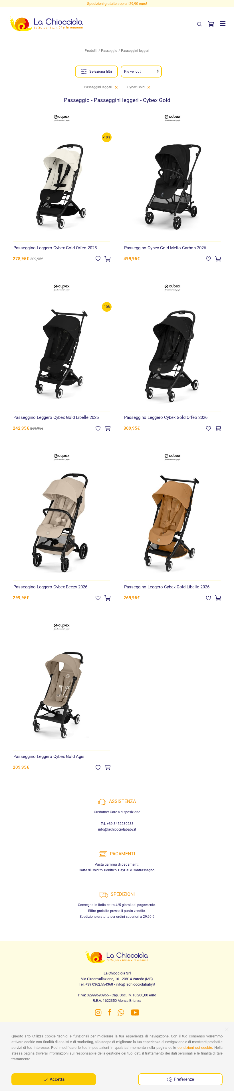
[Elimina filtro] (116, 87)
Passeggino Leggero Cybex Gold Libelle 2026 (166, 587)
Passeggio (109, 51)
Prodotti (91, 51)
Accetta (56, 1079)
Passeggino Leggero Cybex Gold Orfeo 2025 (55, 247)
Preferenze (183, 1079)
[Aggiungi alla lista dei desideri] (98, 258)
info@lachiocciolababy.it (117, 829)
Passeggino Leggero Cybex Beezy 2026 (50, 587)
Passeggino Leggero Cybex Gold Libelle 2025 (56, 417)
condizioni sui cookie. (195, 1047)
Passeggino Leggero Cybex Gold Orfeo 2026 (165, 417)
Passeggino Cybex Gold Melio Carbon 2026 (165, 247)
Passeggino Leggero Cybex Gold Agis (48, 756)
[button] (222, 23)
